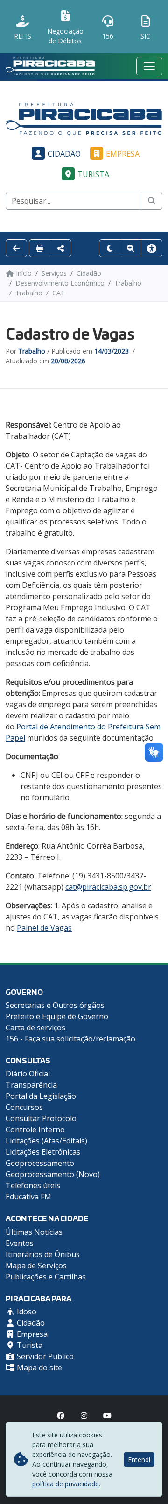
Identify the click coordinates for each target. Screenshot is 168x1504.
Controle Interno (35, 1129)
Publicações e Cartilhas (46, 1277)
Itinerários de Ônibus (43, 1254)
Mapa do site (38, 1367)
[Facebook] (60, 1415)
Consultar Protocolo (41, 1118)
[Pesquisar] (151, 201)
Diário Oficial (28, 1073)
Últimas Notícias (34, 1232)
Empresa (123, 154)
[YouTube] (107, 1415)
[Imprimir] (39, 248)
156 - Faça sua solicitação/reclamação (70, 1039)
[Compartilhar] (60, 248)
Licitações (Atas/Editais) (46, 1141)
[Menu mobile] (149, 66)
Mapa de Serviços (36, 1265)
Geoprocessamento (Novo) (53, 1174)
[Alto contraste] (109, 248)
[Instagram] (84, 1415)
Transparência (31, 1085)
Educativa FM (28, 1196)
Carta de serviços (35, 1027)
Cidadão (64, 154)
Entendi (139, 1459)
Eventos (20, 1243)
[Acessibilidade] (151, 248)
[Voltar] (16, 248)
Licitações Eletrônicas (43, 1152)
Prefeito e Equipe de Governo (57, 1016)
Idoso (25, 1312)
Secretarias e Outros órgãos (55, 1005)
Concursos (24, 1107)
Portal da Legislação (41, 1096)
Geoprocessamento (40, 1163)
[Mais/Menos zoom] (130, 248)
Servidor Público (44, 1356)
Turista (93, 174)
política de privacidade (65, 1483)
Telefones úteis (33, 1185)
